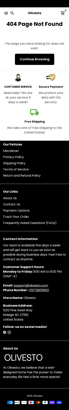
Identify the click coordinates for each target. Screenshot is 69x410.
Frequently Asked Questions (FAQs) (30, 223)
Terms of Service (16, 169)
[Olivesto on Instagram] (9, 332)
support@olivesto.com (31, 285)
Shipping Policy (14, 163)
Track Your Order (16, 216)
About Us (10, 198)
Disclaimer (11, 151)
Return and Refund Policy (22, 175)
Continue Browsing (34, 59)
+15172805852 (38, 290)
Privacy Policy (13, 157)
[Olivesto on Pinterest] (4, 332)
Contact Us (11, 204)
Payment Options (16, 210)
